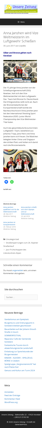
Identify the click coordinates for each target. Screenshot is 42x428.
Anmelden (9, 392)
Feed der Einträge (12, 395)
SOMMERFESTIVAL (12, 335)
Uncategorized (12, 239)
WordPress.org (11, 402)
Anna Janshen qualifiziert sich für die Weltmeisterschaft (11, 209)
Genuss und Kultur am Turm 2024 (19, 370)
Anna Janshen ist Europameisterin (9, 223)
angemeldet (17, 270)
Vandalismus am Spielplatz (16, 319)
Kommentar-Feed (12, 399)
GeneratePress (21, 424)
